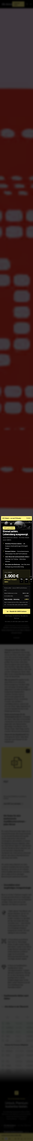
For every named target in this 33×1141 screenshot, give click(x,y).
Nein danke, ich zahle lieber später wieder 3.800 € (16, 621)
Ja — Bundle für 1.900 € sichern (16, 611)
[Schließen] (29, 522)
